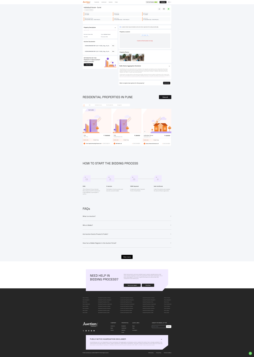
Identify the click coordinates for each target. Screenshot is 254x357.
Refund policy (151, 352)
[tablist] (106, 105)
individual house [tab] (98, 105)
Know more (166, 83)
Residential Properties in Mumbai (104, 308)
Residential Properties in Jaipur (104, 310)
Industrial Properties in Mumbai (148, 308)
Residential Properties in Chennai (104, 297)
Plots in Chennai (167, 297)
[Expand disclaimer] (115, 27)
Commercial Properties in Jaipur (126, 310)
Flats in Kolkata (85, 306)
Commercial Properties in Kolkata (126, 306)
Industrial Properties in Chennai (148, 297)
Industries (123, 330)
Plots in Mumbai (167, 308)
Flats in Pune (85, 302)
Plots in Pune (166, 302)
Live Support (134, 330)
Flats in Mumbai (86, 308)
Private (116, 2)
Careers (112, 330)
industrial (110, 2)
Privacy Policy (158, 352)
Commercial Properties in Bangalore (127, 299)
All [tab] (83, 105)
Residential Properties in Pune (103, 302)
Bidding (163, 2)
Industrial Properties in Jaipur (148, 310)
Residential (124, 326)
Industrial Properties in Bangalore (149, 299)
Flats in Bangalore (86, 299)
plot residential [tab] (109, 105)
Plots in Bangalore (167, 299)
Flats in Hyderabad (86, 304)
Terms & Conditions (167, 352)
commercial (103, 2)
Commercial (124, 328)
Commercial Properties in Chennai (126, 297)
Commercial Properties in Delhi (126, 312)
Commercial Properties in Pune (126, 302)
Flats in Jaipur (85, 310)
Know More (88, 64)
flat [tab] (89, 105)
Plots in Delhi (166, 312)
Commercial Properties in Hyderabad (127, 304)
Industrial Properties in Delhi (148, 312)
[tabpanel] (127, 127)
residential (97, 2)
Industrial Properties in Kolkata (148, 306)
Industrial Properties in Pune (148, 302)
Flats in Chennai (86, 297)
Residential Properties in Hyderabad (105, 304)
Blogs (133, 326)
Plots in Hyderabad (167, 304)
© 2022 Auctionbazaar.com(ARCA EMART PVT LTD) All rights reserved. (96, 352)
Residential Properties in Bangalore (104, 299)
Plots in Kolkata (167, 306)
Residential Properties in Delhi (103, 312)
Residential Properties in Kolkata (104, 306)
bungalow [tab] (119, 105)
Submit (168, 326)
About (112, 328)
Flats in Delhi (85, 312)
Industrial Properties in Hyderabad (149, 304)
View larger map (144, 35)
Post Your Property (152, 2)
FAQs (133, 328)
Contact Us (113, 326)
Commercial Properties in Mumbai (126, 308)
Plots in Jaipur (166, 310)
